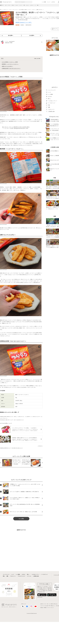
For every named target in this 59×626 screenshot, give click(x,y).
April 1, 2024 (25, 128)
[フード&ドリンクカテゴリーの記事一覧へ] (17, 25)
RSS (49, 605)
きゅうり (17, 5)
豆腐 (24, 5)
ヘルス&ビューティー (35, 574)
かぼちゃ (13, 5)
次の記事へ (32, 35)
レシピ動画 (44, 1)
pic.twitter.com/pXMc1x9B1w (24, 127)
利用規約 (45, 607)
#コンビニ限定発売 (14, 127)
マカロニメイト (13, 576)
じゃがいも (31, 5)
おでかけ (23, 574)
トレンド (48, 1)
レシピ (12, 574)
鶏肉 (37, 5)
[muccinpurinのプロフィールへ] (21, 42)
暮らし (28, 574)
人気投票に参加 (36, 576)
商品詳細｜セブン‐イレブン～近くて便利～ (8, 412)
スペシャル (29, 576)
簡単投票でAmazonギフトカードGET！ (24, 22)
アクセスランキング (21, 576)
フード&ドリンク (44, 574)
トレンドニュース (6, 574)
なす (6, 5)
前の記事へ (10, 35)
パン (35, 5)
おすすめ (53, 1)
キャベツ (20, 5)
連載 (7, 576)
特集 (3, 576)
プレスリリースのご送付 (44, 605)
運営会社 (41, 607)
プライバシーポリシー (50, 607)
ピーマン (9, 5)
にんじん (27, 5)
